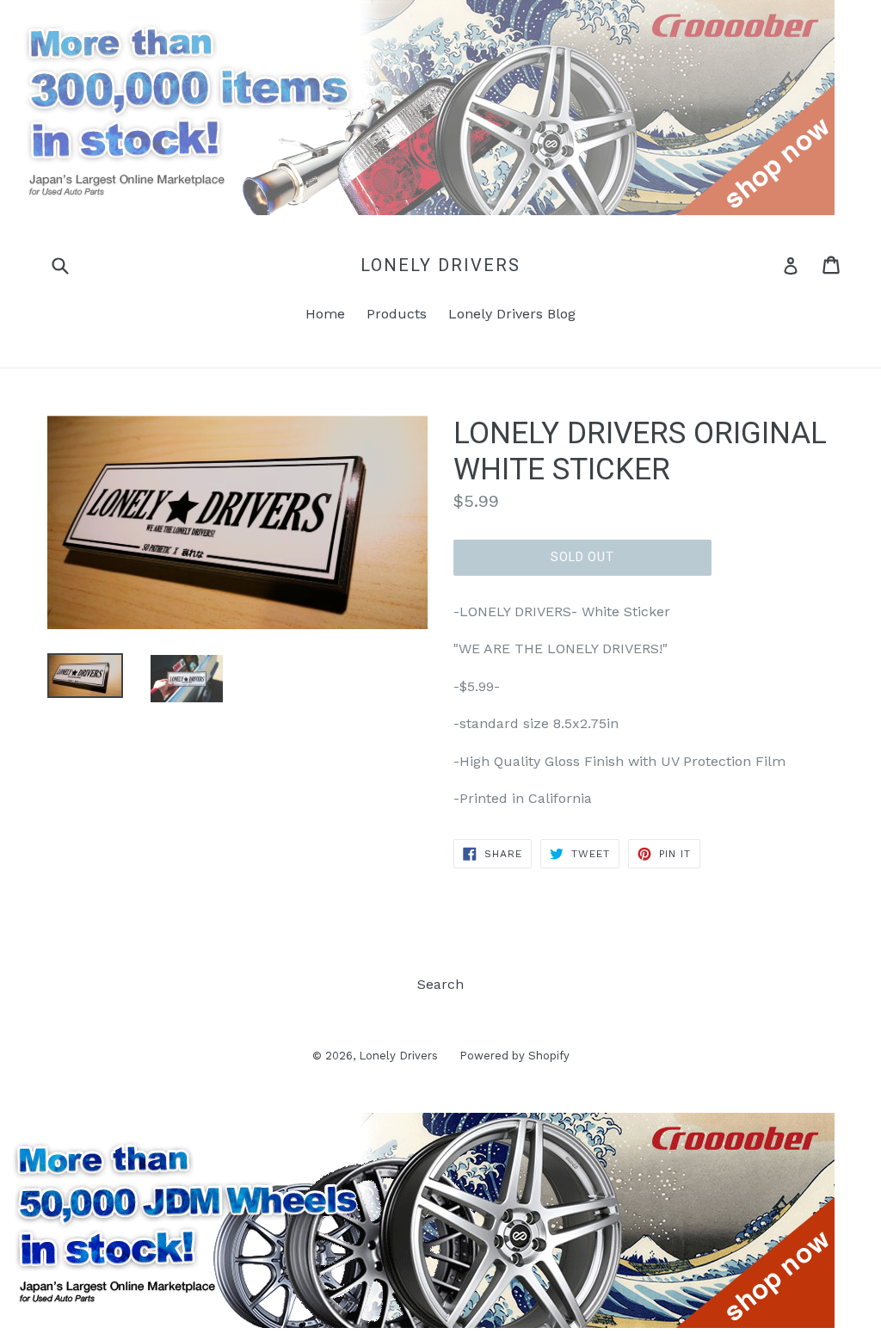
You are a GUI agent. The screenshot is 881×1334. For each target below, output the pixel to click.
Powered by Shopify (514, 1055)
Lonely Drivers (440, 265)
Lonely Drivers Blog (512, 314)
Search (440, 984)
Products (397, 314)
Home (325, 314)
